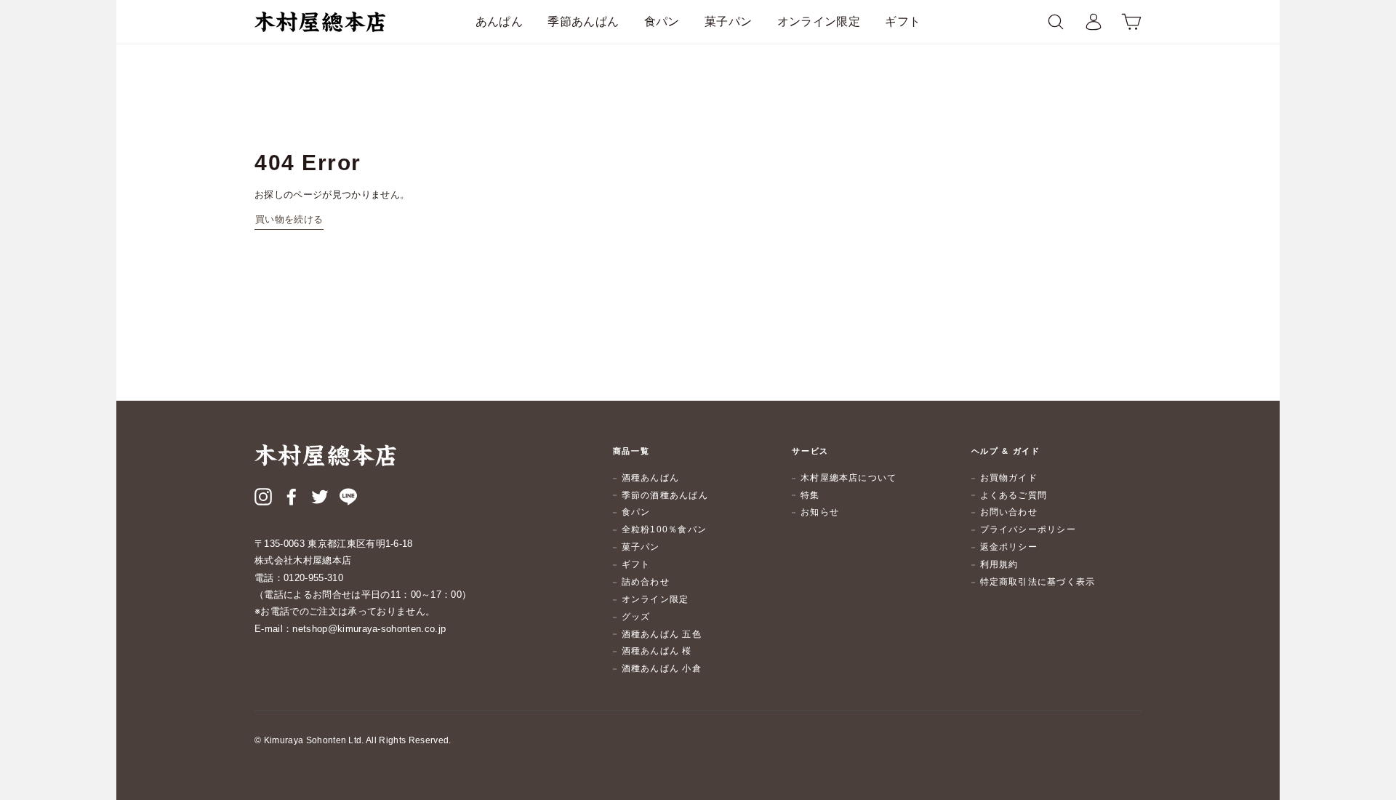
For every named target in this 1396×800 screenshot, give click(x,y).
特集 (810, 495)
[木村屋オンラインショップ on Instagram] (263, 499)
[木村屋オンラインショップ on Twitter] (320, 499)
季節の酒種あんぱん (665, 495)
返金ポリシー (1009, 547)
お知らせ (820, 512)
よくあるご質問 (1014, 495)
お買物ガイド (1009, 478)
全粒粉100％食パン (664, 529)
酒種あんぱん (650, 478)
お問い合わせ (1009, 512)
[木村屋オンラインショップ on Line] (348, 499)
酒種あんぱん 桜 (657, 651)
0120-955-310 (313, 577)
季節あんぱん (583, 21)
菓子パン (728, 21)
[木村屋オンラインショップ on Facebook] (291, 499)
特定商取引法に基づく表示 (1038, 582)
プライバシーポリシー (1028, 529)
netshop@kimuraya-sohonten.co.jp (369, 628)
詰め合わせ (646, 582)
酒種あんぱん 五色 (662, 634)
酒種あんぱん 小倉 (662, 668)
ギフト (902, 21)
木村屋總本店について (848, 478)
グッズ (636, 617)
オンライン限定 (818, 21)
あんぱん (499, 21)
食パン (662, 21)
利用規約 (999, 564)
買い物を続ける (289, 219)
